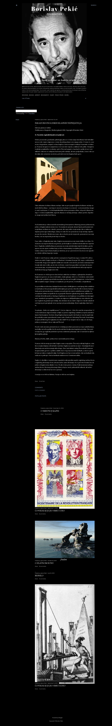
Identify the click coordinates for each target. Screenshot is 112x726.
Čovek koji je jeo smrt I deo (50, 510)
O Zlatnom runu (44, 563)
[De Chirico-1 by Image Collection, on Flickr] (57, 201)
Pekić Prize (59, 95)
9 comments (42, 689)
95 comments (42, 566)
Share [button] (17, 119)
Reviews (25, 95)
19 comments (48, 414)
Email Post (42, 381)
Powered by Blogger (57, 717)
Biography (45, 95)
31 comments (42, 578)
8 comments (42, 514)
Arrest (37, 95)
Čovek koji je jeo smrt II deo (50, 685)
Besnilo (39, 575)
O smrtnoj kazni (50, 411)
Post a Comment (40, 390)
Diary (52, 95)
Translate (31, 113)
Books (31, 95)
